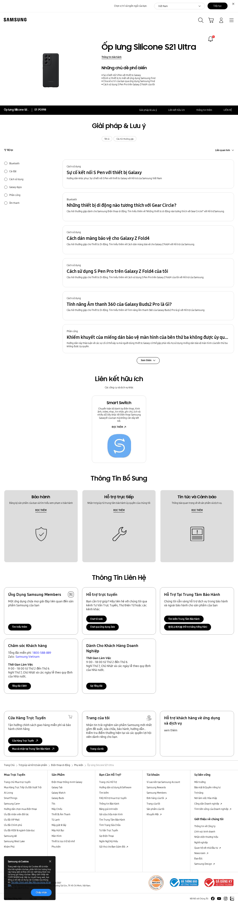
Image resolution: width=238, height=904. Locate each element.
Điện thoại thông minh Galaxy (67, 782)
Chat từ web (96, 618)
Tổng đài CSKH (19, 685)
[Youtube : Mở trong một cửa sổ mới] (219, 899)
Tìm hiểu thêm (19, 626)
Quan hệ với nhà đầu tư (206, 847)
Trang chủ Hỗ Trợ (108, 782)
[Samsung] (14, 20)
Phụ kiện (56, 846)
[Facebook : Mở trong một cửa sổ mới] (213, 899)
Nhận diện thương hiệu (206, 836)
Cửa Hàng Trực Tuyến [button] (23, 740)
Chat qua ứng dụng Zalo (102, 626)
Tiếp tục (217, 5)
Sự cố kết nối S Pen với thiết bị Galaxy (122, 75)
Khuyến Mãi (153, 814)
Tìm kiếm (104, 792)
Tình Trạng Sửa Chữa (109, 825)
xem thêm (170, 730)
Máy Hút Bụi (58, 830)
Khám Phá (9, 846)
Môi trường (200, 782)
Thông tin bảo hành (112, 57)
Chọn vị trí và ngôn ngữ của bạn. (130, 5)
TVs (53, 803)
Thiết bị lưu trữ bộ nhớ (63, 841)
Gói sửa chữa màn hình (111, 814)
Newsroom (200, 853)
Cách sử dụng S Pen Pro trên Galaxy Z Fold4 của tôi (129, 84)
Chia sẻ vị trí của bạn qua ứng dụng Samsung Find (129, 81)
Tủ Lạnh (56, 819)
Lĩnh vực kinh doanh (204, 831)
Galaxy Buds (58, 798)
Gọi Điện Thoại (106, 836)
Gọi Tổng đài (96, 685)
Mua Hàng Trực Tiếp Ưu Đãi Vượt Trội (23, 787)
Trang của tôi (97, 748)
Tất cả (106, 138)
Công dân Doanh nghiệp (207, 803)
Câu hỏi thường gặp (125, 138)
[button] (148, 173)
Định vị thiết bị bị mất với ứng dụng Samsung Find (129, 78)
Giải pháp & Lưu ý (148, 110)
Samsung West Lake (14, 841)
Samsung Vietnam (28, 656)
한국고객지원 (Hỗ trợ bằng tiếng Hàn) (187, 626)
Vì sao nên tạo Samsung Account (163, 782)
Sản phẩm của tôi (155, 809)
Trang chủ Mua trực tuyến (17, 782)
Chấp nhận (41, 892)
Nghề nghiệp (201, 842)
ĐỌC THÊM (117, 427)
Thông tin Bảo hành (109, 803)
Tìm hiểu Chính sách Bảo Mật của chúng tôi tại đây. (29, 883)
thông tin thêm (204, 110)
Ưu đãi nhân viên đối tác (16, 814)
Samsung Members (157, 792)
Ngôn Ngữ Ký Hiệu (108, 841)
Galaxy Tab (57, 787)
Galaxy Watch (59, 792)
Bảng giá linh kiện (108, 809)
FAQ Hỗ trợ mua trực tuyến (113, 798)
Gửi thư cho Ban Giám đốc (112, 846)
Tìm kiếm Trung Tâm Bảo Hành (184, 618)
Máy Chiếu (57, 809)
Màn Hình (57, 836)
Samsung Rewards (156, 787)
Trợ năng (198, 792)
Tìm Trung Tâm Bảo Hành (112, 819)
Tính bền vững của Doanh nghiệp (211, 809)
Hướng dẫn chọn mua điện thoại (20, 809)
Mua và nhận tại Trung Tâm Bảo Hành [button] (31, 748)
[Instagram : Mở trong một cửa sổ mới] (226, 899)
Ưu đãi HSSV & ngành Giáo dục (19, 830)
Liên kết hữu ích (176, 110)
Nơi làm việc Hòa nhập (205, 798)
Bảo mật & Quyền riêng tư (207, 787)
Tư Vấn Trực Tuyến (108, 830)
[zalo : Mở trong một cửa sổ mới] (232, 899)
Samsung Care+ (12, 803)
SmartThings (10, 798)
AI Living (8, 792)
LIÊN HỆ (228, 110)
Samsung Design (203, 863)
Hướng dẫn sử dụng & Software (115, 787)
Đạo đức (198, 858)
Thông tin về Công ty (204, 826)
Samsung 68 (10, 836)
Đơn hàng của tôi (156, 798)
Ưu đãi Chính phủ (13, 825)
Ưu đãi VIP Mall (12, 819)
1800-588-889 (41, 652)
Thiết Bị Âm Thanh (61, 814)
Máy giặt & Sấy (59, 825)
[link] (211, 39)
